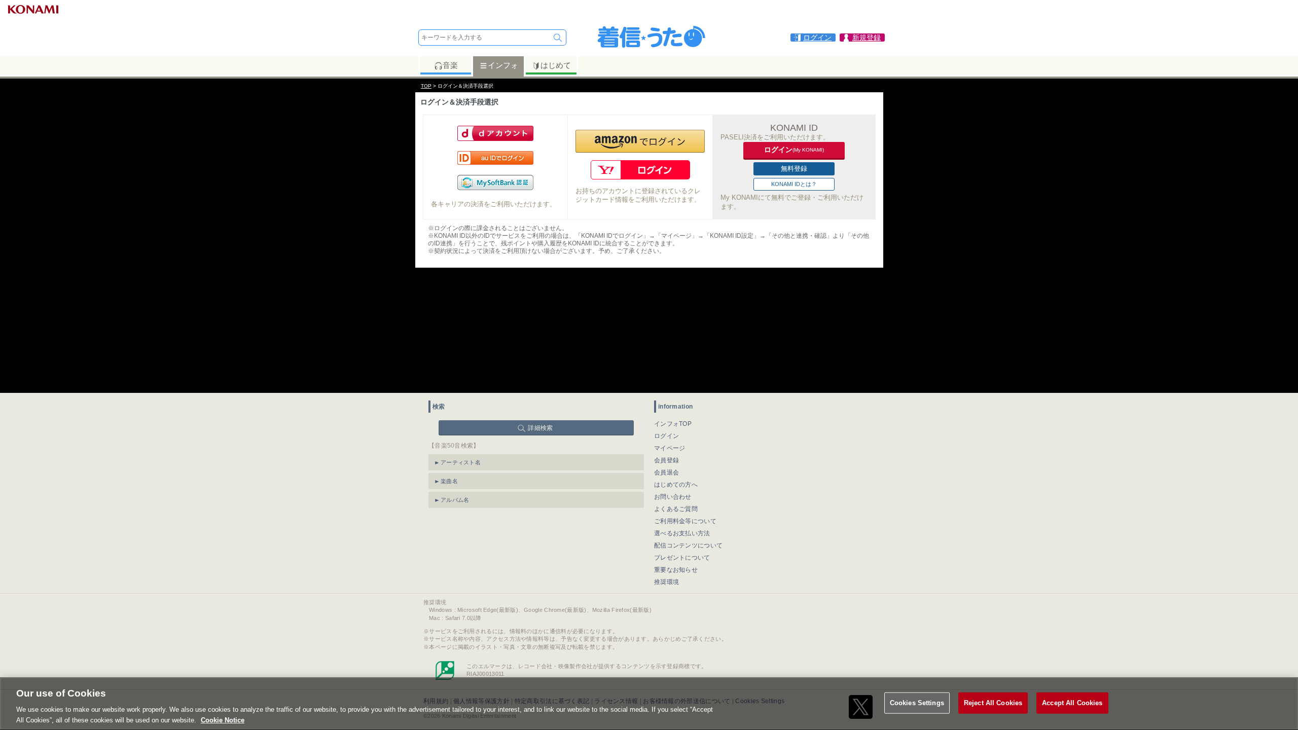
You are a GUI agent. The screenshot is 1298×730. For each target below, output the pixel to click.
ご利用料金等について (685, 521)
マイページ (670, 448)
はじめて (555, 65)
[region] (649, 703)
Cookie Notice (222, 719)
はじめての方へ (676, 484)
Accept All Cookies (1072, 703)
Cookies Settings (917, 703)
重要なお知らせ (676, 569)
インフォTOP (673, 423)
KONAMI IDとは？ (794, 184)
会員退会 (666, 472)
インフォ (503, 65)
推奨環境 (666, 582)
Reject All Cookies (993, 703)
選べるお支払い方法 (682, 533)
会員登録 (666, 460)
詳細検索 (540, 427)
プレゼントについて (682, 557)
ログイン (666, 436)
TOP (426, 86)
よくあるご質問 (676, 509)
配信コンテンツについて (688, 545)
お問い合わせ (673, 496)
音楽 (450, 65)
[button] (640, 141)
